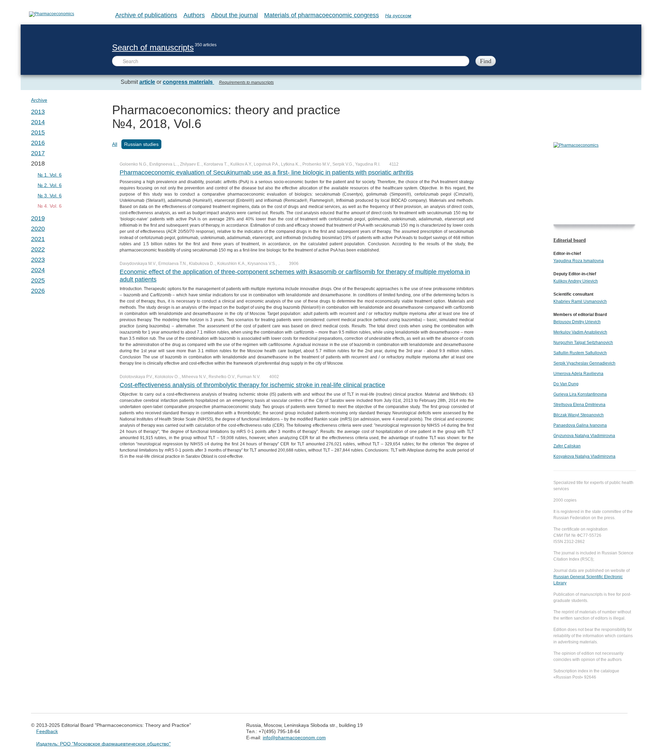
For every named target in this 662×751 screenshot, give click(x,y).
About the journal (234, 15)
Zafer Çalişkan (567, 446)
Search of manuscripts (153, 47)
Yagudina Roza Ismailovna (578, 260)
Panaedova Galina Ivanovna (580, 425)
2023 (38, 259)
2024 (38, 270)
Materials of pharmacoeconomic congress (321, 15)
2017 (38, 153)
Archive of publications (146, 15)
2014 (38, 122)
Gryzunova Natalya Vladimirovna (584, 435)
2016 (38, 142)
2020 (38, 228)
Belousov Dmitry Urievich (577, 321)
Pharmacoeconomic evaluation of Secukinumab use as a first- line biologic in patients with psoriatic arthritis (266, 172)
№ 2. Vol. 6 (50, 185)
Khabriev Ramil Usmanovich (580, 301)
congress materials (188, 82)
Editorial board (569, 240)
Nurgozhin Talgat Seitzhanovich (583, 342)
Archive (39, 100)
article (147, 82)
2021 (38, 239)
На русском (398, 15)
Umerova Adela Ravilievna (578, 373)
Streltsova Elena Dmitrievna (579, 404)
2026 (38, 290)
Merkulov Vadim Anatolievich (580, 332)
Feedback (47, 731)
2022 (38, 249)
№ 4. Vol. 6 (50, 206)
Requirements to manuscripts (246, 82)
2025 (38, 280)
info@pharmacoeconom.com (294, 737)
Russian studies (141, 144)
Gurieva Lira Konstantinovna (580, 394)
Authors (194, 15)
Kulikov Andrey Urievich (575, 281)
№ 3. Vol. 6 (50, 195)
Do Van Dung (566, 384)
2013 (38, 111)
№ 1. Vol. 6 (50, 175)
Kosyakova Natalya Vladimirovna (584, 456)
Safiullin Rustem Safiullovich (580, 352)
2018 (38, 163)
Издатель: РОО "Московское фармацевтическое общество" (103, 744)
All (114, 144)
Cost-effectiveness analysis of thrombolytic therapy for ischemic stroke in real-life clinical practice (252, 385)
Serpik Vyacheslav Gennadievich (584, 363)
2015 (38, 132)
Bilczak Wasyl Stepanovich (578, 415)
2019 (38, 218)
